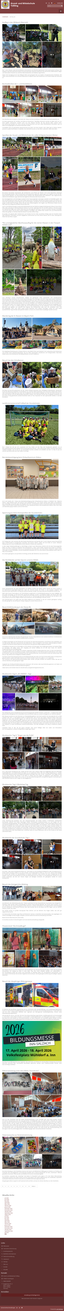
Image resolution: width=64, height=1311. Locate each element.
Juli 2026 (7, 1198)
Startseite (5, 17)
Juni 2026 (7, 1199)
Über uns (5, 1264)
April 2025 (7, 1220)
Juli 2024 (7, 1232)
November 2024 (8, 1228)
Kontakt (5, 1267)
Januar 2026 (7, 1207)
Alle (6, 1234)
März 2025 (7, 1222)
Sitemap (5, 1261)
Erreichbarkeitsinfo (8, 1251)
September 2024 (9, 1231)
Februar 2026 (8, 1205)
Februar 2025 (8, 1223)
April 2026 (7, 1202)
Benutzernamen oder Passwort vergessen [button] (32, 1298)
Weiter (33, 1186)
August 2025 (8, 1214)
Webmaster (6, 1246)
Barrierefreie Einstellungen (8, 1307)
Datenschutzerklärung (8, 1256)
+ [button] (17, 1307)
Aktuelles (12, 17)
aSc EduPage (60, 1309)
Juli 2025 (7, 1216)
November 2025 (8, 1210)
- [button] (20, 1307)
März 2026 (7, 1204)
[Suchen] (62, 6)
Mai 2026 (7, 1201)
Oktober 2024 (8, 1229)
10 (29, 1186)
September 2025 (9, 1213)
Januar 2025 (7, 1225)
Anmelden (60, 3)
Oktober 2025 (8, 1211)
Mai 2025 (7, 1219)
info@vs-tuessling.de (8, 1278)
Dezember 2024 (8, 1226)
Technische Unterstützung (9, 1248)
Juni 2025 (7, 1217)
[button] (51, 3)
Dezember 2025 (8, 1208)
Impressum (6, 1259)
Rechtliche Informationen (9, 1254)
